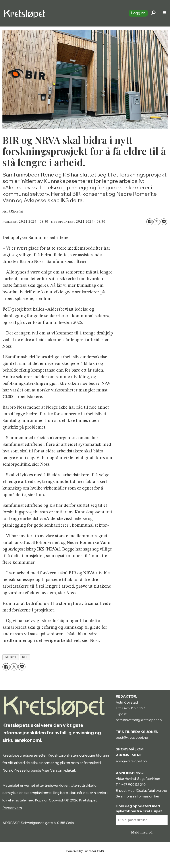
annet (11, 657)
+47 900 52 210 (133, 784)
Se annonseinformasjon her (137, 796)
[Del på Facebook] (149, 221)
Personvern (12, 807)
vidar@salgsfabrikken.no (147, 790)
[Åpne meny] (164, 13)
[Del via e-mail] (163, 221)
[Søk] (153, 13)
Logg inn (138, 13)
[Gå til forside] (63, 13)
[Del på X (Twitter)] (156, 221)
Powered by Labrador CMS (85, 851)
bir (24, 657)
